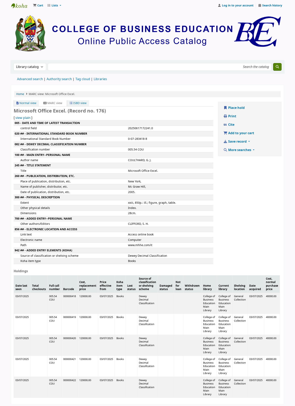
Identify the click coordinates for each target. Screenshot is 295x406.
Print (231, 116)
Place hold (236, 107)
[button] (38, 5)
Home (20, 94)
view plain (23, 118)
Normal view (27, 103)
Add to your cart (240, 133)
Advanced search (30, 79)
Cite (230, 124)
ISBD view (79, 103)
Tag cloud (82, 79)
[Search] (277, 67)
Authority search (59, 79)
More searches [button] (239, 150)
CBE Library (21, 6)
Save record (237, 141)
